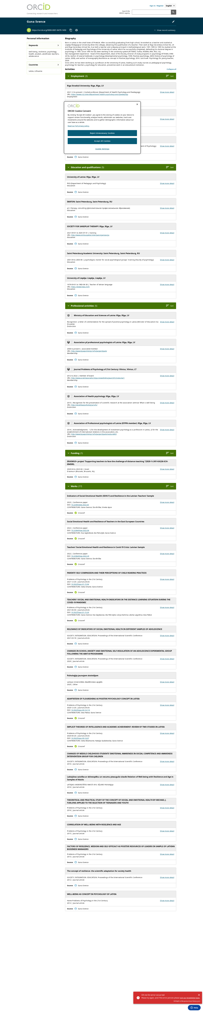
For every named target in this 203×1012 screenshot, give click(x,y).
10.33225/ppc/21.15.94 (80, 584)
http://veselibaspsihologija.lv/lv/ (84, 405)
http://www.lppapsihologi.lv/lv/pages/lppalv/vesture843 (94, 434)
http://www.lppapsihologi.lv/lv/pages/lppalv (89, 351)
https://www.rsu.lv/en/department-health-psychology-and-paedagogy (99, 94)
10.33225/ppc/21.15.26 (80, 612)
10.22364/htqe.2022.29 (80, 556)
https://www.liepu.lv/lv (80, 287)
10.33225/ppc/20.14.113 (80, 710)
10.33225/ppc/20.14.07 (80, 738)
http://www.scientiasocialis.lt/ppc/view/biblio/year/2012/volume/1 (98, 378)
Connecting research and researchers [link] (42, 13)
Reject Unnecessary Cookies (102, 133)
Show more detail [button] (167, 92)
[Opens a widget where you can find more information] (194, 1008)
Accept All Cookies (102, 141)
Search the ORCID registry (124, 12)
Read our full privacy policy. (78, 126)
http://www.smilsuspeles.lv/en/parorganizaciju (90, 235)
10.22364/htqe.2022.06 (80, 530)
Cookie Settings (102, 149)
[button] (171, 69)
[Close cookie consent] (137, 104)
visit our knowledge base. (190, 998)
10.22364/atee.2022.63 (80, 505)
